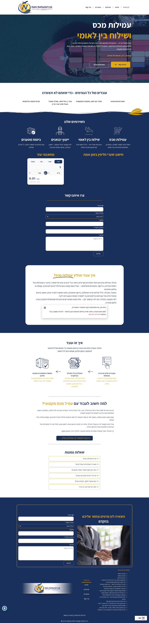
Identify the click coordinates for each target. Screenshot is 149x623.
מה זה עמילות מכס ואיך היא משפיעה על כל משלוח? (111, 610)
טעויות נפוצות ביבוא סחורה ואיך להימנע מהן (113, 605)
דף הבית (126, 7)
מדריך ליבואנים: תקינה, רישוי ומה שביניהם (114, 586)
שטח (49, 161)
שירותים (108, 7)
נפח (41, 161)
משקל (33, 161)
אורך (58, 161)
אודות (117, 7)
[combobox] (74, 217)
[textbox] (76, 217)
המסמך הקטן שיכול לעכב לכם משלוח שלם (114, 595)
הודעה (100, 235)
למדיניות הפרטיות (94, 314)
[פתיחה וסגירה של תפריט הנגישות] (4, 608)
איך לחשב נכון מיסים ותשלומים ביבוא (115, 582)
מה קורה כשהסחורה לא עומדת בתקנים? (114, 588)
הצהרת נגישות (121, 574)
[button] (45, 307)
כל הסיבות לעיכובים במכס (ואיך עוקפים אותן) (113, 593)
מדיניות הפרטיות (79, 615)
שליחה (98, 253)
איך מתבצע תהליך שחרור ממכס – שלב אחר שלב (112, 608)
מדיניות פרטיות (121, 578)
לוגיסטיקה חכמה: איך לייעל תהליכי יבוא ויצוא (113, 580)
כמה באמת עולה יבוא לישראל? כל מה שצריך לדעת (111, 603)
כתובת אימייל (98, 227)
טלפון (101, 220)
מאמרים (98, 7)
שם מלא (100, 205)
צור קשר (88, 7)
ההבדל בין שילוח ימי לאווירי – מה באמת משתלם (112, 584)
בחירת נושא (99, 213)
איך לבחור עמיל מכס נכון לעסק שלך (115, 601)
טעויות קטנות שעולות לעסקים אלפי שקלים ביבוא (112, 591)
